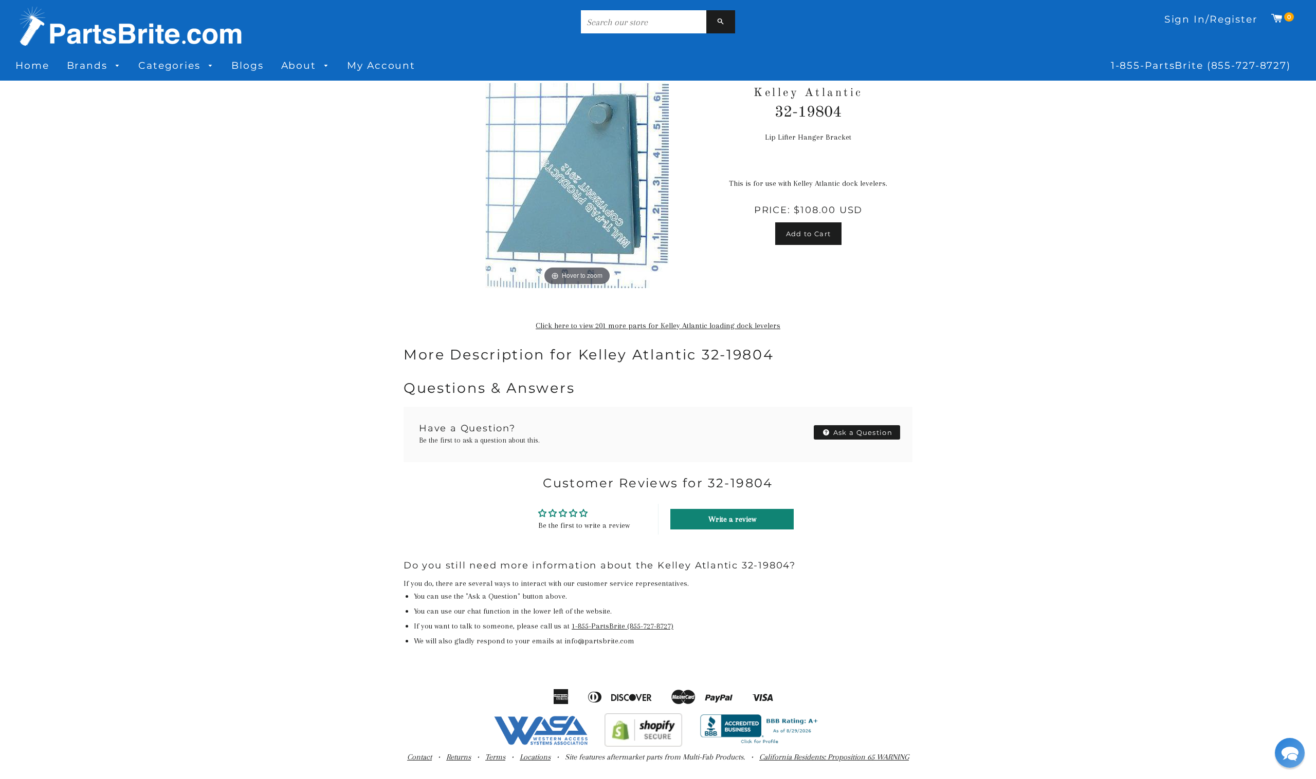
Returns (458, 757)
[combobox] (643, 21)
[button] (1290, 753)
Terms (495, 757)
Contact (419, 757)
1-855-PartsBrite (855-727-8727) (1201, 65)
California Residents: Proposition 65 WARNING (834, 757)
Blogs (247, 65)
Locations (535, 757)
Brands (89, 65)
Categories (171, 65)
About (300, 65)
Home (32, 65)
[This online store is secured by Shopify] (643, 744)
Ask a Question (862, 432)
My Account (381, 65)
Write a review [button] (732, 519)
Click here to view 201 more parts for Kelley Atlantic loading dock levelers (658, 325)
